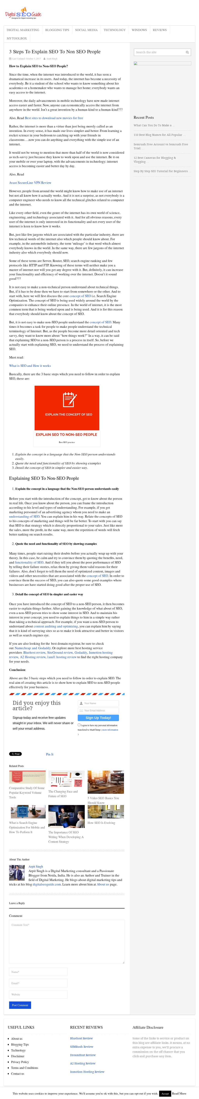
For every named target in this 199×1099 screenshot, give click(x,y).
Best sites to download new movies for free (54, 118)
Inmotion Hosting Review (87, 1071)
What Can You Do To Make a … (154, 125)
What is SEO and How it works (30, 365)
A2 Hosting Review (82, 1063)
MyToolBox (17, 38)
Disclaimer (17, 1056)
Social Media (86, 30)
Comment (15, 915)
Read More (179, 1093)
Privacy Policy (20, 1062)
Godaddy (81, 652)
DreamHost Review (83, 1055)
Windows (139, 30)
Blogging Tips (57, 30)
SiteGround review (60, 652)
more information (110, 729)
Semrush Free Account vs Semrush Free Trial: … (161, 146)
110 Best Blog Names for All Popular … (160, 134)
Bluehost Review (81, 1038)
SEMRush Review (81, 1046)
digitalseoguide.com (47, 884)
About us (103, 884)
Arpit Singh (51, 58)
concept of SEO (80, 296)
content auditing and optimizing (56, 626)
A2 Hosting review (32, 657)
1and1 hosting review (62, 657)
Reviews (160, 30)
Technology (115, 30)
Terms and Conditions (24, 1068)
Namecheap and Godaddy (33, 648)
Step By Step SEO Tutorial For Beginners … (162, 171)
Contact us (17, 1073)
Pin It (49, 754)
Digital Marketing (23, 30)
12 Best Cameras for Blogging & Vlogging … (155, 159)
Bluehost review (34, 652)
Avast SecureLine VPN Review (30, 182)
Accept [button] (165, 1093)
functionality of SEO (29, 562)
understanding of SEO (24, 516)
